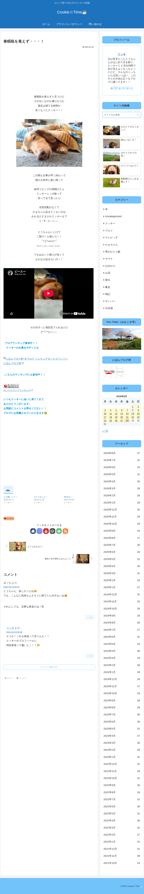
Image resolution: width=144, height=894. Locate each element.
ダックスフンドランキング (17, 390)
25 (110, 420)
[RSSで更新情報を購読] (65, 531)
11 (110, 413)
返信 (91, 617)
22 (132, 417)
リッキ (10, 628)
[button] (138, 114)
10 (105, 413)
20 (121, 417)
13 (121, 413)
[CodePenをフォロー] (52, 531)
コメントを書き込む (49, 667)
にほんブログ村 (12, 363)
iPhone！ (68, 497)
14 (127, 413)
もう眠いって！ (10, 497)
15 (132, 413)
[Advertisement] (49, 70)
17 (105, 417)
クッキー (10, 518)
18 (110, 417)
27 (121, 420)
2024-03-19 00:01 (12, 587)
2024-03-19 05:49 (14, 632)
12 (116, 413)
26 (116, 420)
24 (105, 420)
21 (127, 417)
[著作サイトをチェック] (33, 531)
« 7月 (105, 431)
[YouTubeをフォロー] (46, 531)
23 (138, 417)
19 (116, 417)
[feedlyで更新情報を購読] (59, 531)
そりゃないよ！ (41, 497)
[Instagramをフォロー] (39, 531)
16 (138, 413)
